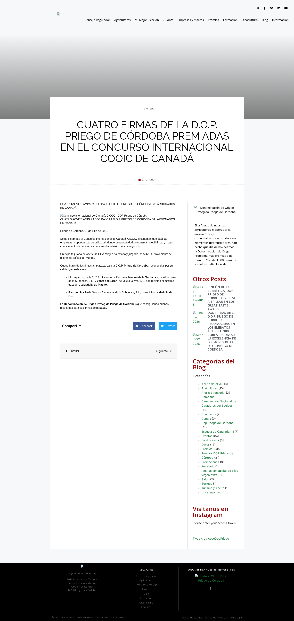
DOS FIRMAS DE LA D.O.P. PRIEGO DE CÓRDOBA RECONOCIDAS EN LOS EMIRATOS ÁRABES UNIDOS (221, 322)
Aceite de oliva (211, 384)
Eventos (206, 436)
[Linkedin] (279, 8)
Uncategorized (211, 492)
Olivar (205, 444)
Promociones (210, 462)
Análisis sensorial (213, 392)
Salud (205, 479)
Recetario (207, 466)
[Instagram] (257, 8)
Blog (265, 20)
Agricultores (122, 20)
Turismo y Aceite (212, 488)
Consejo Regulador (97, 20)
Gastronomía (210, 440)
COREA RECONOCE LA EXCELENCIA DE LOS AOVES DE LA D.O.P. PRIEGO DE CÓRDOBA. (222, 342)
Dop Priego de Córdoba (217, 423)
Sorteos (206, 483)
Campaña (208, 397)
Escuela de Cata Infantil (217, 431)
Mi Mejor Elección (147, 20)
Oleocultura (250, 20)
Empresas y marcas (190, 20)
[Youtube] (286, 8)
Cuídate (168, 20)
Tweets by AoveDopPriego (211, 538)
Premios (213, 20)
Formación (230, 20)
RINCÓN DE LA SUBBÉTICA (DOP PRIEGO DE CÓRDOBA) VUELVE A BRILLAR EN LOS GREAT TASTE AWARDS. (222, 298)
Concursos (208, 414)
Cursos (206, 418)
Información (280, 20)
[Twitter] (271, 8)
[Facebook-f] (264, 8)
